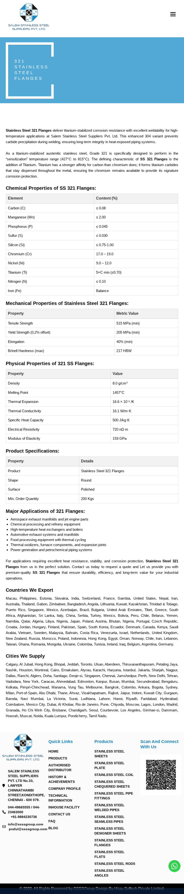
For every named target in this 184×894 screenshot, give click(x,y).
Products (57, 758)
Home (53, 751)
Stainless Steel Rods (114, 864)
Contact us (59, 814)
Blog (53, 828)
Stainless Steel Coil (114, 775)
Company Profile (64, 789)
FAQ (51, 821)
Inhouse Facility (64, 807)
